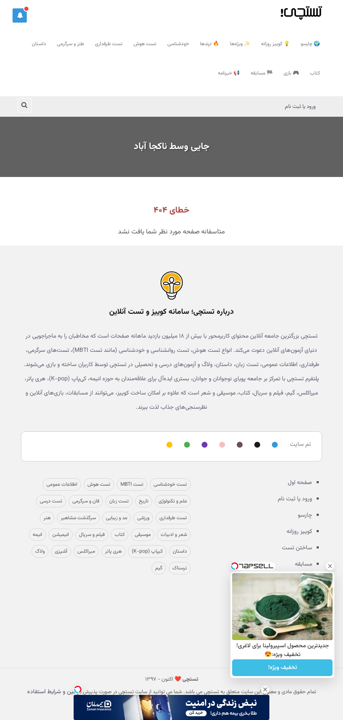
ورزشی (143, 518)
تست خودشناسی (170, 484)
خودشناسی (178, 44)
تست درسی (51, 501)
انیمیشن (60, 534)
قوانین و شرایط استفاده (54, 692)
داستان (39, 44)
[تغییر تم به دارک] (256, 445)
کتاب (315, 73)
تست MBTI (131, 484)
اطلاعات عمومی (61, 484)
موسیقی (143, 534)
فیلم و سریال (92, 534)
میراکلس (86, 551)
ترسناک (179, 568)
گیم (158, 568)
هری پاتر (113, 551)
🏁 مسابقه (262, 73)
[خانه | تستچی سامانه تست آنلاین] (301, 10)
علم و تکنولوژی (173, 501)
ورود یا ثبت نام (300, 106)
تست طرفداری (109, 44)
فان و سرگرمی (85, 501)
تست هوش (144, 44)
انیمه (37, 534)
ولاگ (40, 551)
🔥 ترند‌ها (209, 44)
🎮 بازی (291, 73)
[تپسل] (78, 689)
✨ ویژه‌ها (240, 44)
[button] (20, 15)
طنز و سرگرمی (70, 44)
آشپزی (61, 551)
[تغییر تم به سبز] (185, 445)
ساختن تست (297, 548)
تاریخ (143, 501)
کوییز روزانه (299, 531)
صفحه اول (300, 482)
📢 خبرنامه (229, 73)
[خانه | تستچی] (171, 285)
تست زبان (119, 501)
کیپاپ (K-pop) (147, 551)
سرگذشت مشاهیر (78, 518)
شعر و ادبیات (174, 534)
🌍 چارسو (310, 44)
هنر (47, 518)
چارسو (305, 515)
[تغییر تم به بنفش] (203, 445)
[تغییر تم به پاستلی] (220, 445)
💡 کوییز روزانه (275, 44)
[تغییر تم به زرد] (168, 445)
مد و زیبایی (116, 518)
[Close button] (265, 689)
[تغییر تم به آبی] (273, 445)
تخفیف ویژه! (282, 667)
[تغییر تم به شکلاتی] (238, 445)
